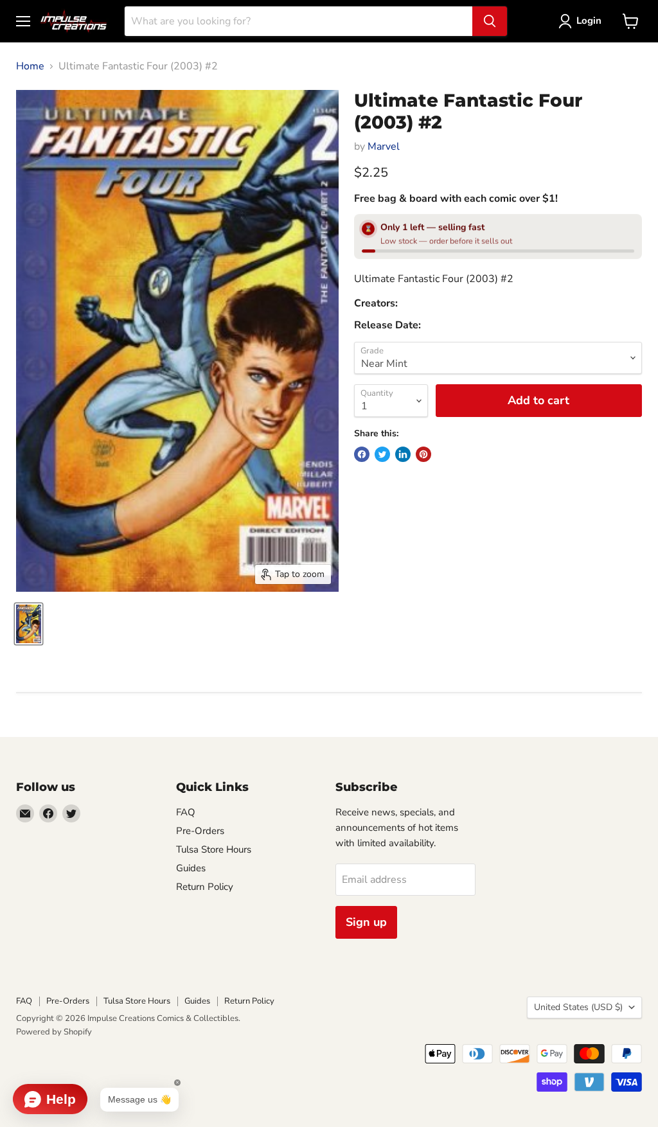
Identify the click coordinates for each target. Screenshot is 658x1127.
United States (578, 1007)
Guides (191, 868)
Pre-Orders (200, 830)
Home (30, 66)
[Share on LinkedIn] (403, 454)
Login (588, 20)
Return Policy (204, 886)
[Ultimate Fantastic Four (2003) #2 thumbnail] (28, 623)
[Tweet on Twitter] (382, 454)
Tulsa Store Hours (213, 849)
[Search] (489, 21)
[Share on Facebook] (361, 454)
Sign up (366, 922)
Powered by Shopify (54, 1032)
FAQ (185, 812)
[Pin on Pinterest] (423, 454)
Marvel (384, 146)
